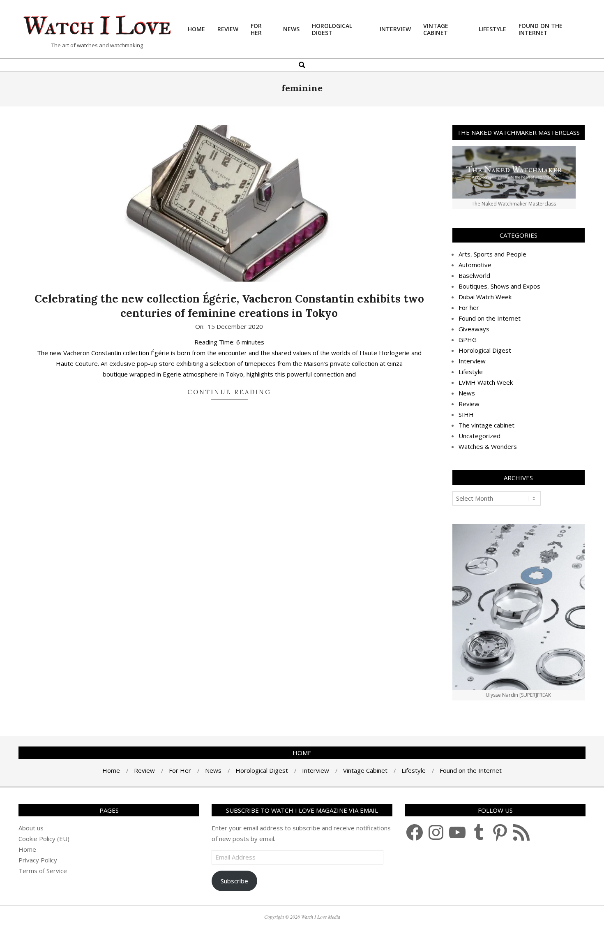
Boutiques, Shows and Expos (499, 286)
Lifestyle (471, 371)
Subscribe (234, 881)
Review (469, 404)
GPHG (468, 339)
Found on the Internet (490, 318)
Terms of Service (42, 871)
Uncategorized (479, 436)
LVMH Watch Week (486, 382)
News (467, 393)
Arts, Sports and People (492, 254)
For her (469, 307)
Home (27, 849)
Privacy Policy (37, 860)
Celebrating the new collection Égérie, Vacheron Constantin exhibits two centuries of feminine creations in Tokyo (229, 306)
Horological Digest (485, 350)
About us (31, 828)
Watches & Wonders (488, 446)
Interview (472, 361)
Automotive (475, 265)
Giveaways (474, 329)
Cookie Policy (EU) (43, 838)
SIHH (466, 414)
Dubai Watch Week (485, 297)
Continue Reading (229, 392)
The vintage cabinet (486, 425)
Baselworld (474, 275)
